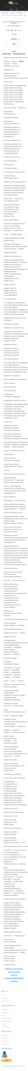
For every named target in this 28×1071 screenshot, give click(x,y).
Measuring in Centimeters (12, 828)
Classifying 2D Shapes (11, 664)
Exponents (7, 230)
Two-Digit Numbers (10, 168)
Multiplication (8, 394)
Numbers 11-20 (9, 136)
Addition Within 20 (10, 290)
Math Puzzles (8, 939)
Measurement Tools (10, 808)
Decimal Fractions (19, 580)
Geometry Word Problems (12, 919)
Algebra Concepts (10, 636)
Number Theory (9, 216)
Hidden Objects (9, 948)
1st (25, 12)
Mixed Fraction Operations (12, 576)
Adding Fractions (9, 542)
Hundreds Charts (9, 176)
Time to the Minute (10, 859)
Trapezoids (7, 675)
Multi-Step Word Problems (13, 914)
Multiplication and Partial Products (15, 413)
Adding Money (9, 70)
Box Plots (17, 879)
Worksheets (5, 12)
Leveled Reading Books (14, 978)
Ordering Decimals (10, 591)
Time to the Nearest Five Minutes (15, 857)
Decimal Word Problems (12, 605)
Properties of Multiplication (13, 436)
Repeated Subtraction (11, 338)
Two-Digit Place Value (11, 201)
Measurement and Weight (12, 798)
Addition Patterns (18, 447)
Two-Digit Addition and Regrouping (15, 305)
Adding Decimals (10, 596)
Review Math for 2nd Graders (13, 90)
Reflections (16, 730)
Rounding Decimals (10, 586)
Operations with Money (11, 66)
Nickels (14, 61)
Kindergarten (19, 12)
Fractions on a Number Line (13, 529)
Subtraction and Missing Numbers (15, 372)
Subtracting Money (10, 76)
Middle (20, 15)
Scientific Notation (16, 234)
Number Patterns (10, 458)
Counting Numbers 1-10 (11, 123)
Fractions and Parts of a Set (13, 512)
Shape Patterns (9, 693)
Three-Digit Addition (11, 307)
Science (14, 975)
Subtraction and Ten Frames (13, 331)
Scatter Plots (18, 881)
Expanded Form (9, 214)
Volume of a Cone (10, 768)
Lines (6, 709)
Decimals (7, 580)
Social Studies (14, 972)
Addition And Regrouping (12, 274)
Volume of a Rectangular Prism (14, 766)
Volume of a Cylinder (11, 763)
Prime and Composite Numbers (14, 224)
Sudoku (22, 952)
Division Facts (8, 480)
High (24, 15)
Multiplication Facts (10, 418)
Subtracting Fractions (11, 546)
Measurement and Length (12, 793)
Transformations (9, 726)
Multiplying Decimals (11, 600)
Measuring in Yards (10, 822)
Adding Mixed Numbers (12, 560)
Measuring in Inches (10, 816)
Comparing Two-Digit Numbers (14, 172)
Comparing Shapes (10, 658)
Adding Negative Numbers (13, 932)
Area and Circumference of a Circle (15, 754)
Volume (17, 756)
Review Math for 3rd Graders (13, 92)
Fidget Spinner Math (11, 633)
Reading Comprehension (8, 1021)
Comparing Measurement (12, 774)
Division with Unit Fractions (13, 572)
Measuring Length (10, 834)
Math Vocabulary (9, 383)
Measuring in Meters (11, 832)
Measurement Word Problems (14, 921)
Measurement (8, 770)
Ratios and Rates (9, 625)
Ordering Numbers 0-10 (12, 132)
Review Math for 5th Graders (13, 97)
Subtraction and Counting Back (14, 336)
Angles (6, 715)
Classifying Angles (10, 719)
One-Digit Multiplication (12, 430)
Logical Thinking (9, 964)
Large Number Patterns (12, 464)
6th (16, 15)
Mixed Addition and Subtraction (14, 504)
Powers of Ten (18, 230)
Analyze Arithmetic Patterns (13, 466)
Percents (7, 615)
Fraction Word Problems (12, 917)
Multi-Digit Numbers (11, 195)
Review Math (8, 82)
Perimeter (7, 741)
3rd (6, 15)
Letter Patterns (9, 454)
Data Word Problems (11, 874)
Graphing (22, 864)
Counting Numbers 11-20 (12, 140)
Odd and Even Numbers (12, 460)
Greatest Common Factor (12, 228)
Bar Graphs (7, 879)
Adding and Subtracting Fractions (15, 540)
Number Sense (9, 104)
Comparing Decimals (11, 589)
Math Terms (8, 936)
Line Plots (20, 877)
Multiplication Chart (10, 425)
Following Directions (11, 952)
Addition (22, 249)
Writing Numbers (10, 114)
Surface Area (8, 756)
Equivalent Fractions (11, 532)
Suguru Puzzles (9, 958)
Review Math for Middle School (14, 102)
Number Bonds (20, 500)
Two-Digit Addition (10, 299)
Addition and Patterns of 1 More (14, 450)
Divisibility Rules (9, 493)
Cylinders (21, 681)
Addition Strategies (10, 252)
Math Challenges (9, 607)
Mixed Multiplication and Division (15, 506)
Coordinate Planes (19, 893)
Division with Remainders (12, 486)
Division (6, 470)
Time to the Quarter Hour (12, 855)
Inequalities (8, 647)
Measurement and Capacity (13, 800)
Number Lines (8, 611)
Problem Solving (9, 884)
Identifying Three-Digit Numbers (14, 185)
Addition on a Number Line (13, 256)
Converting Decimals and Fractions (15, 593)
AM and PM (8, 850)
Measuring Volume (10, 840)
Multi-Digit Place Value (11, 209)
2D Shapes (7, 662)
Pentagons (17, 675)
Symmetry (7, 706)
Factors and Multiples (11, 220)
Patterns (7, 447)
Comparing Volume (10, 786)
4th (10, 15)
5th (13, 15)
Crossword (4, 1035)
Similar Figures (9, 736)
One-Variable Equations (12, 645)
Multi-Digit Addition (10, 295)
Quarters (7, 63)
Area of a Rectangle (10, 743)
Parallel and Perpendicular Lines (14, 712)
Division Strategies (10, 478)
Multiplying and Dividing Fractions (15, 564)
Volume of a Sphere (10, 760)
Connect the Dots (10, 942)
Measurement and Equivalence (14, 795)
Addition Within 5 (10, 284)
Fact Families (8, 500)
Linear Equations (9, 649)
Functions (7, 654)
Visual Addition (9, 276)
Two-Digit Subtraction (11, 359)
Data (5, 867)
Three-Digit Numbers (11, 178)
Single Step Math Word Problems (15, 899)
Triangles (17, 668)
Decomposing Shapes (11, 690)
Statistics (7, 893)
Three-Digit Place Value (12, 204)
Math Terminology (10, 387)
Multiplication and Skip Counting (15, 400)
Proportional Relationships (12, 629)
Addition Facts (9, 281)
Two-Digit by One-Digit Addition (14, 303)
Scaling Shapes (18, 706)
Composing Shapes (10, 687)
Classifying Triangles (11, 703)
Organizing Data (9, 886)
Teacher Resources (8, 1005)
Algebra (22, 633)
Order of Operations (10, 509)
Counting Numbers (10, 161)
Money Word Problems (11, 926)
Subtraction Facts (10, 341)
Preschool (12, 12)
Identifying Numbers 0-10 (12, 127)
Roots (6, 234)
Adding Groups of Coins (12, 73)
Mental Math (8, 198)
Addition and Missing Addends (14, 314)
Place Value (19, 198)
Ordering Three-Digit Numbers (14, 190)
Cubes (6, 681)
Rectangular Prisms (18, 684)
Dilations (7, 732)
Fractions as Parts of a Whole (13, 523)
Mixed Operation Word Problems (15, 912)
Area (14, 741)
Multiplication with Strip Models (14, 416)
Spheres (7, 684)
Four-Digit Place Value (11, 207)
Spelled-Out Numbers (11, 117)
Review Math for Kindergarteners (15, 85)
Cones (13, 681)
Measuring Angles (17, 715)
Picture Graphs (9, 877)
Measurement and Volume (13, 802)
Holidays (14, 981)
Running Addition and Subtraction (15, 379)
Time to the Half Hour (11, 852)
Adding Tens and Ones (11, 278)
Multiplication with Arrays (12, 409)
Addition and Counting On (12, 264)
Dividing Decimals (10, 602)
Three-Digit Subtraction (12, 365)
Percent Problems (10, 623)
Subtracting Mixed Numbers (13, 562)
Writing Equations (10, 640)
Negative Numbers (10, 928)
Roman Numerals (10, 108)
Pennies (7, 61)
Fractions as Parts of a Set (12, 527)
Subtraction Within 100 (11, 353)
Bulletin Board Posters (7, 1018)
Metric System (9, 824)
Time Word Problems (11, 923)
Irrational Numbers (10, 249)
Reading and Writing (14, 969)
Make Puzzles (6, 1031)
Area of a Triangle (10, 749)
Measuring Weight (10, 838)
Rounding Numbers (10, 211)
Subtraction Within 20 (11, 350)
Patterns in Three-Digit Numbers (15, 182)
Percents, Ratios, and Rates (13, 613)
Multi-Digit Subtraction (11, 355)
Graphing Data (9, 891)
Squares (7, 670)
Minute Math (8, 111)
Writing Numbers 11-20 (11, 151)
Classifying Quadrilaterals (12, 700)
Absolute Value (9, 240)
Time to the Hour (19, 850)
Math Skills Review (10, 390)
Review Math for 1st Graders (13, 88)
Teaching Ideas (5, 1012)
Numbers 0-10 (8, 121)
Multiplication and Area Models (14, 411)
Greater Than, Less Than (12, 157)
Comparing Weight (10, 788)
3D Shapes (16, 677)
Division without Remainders (13, 482)
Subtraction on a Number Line (14, 328)
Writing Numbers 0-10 (11, 134)
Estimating (21, 108)
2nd (3, 15)
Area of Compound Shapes (13, 751)
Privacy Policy (5, 998)
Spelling (4, 1024)
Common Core (5, 1027)
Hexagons (7, 677)
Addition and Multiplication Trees (15, 318)
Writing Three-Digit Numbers (13, 192)
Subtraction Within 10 (11, 348)
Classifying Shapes (10, 697)
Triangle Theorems (10, 738)
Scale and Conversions (11, 842)
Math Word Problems (11, 895)
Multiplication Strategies (12, 397)
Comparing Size (9, 782)
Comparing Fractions (11, 535)
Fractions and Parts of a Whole (14, 516)
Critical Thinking (9, 961)
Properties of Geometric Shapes (14, 695)
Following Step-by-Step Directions (15, 950)
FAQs (3, 995)
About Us (4, 991)
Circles (6, 672)
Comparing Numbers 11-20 (12, 146)
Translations (21, 726)
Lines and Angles (9, 724)
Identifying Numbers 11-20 (12, 144)
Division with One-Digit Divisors (14, 474)
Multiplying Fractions (11, 568)
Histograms (8, 881)
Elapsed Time (8, 861)
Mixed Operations (10, 497)
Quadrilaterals (15, 672)
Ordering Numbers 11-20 (12, 149)
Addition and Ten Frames (12, 267)
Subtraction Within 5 (11, 344)
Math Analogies (20, 936)
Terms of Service (6, 1001)
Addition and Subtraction (12, 375)
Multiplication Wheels (11, 428)
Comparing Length (10, 791)
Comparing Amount (10, 784)
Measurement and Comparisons (14, 778)
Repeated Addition (10, 271)
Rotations (7, 730)
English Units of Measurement (14, 812)
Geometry (16, 654)
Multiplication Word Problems (14, 907)
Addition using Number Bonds (14, 260)
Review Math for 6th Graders (13, 99)
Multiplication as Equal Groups (14, 406)
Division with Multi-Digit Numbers (15, 491)
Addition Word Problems (12, 903)
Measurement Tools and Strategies (15, 805)
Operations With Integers (12, 244)
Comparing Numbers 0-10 (12, 129)
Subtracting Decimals (11, 598)
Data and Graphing (10, 864)
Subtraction (8, 320)
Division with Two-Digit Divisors (14, 488)
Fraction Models (9, 521)
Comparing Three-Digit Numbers (15, 188)
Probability (19, 891)
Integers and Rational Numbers (14, 238)
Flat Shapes (8, 668)
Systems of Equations (11, 652)
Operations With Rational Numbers (15, 246)
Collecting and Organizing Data (14, 870)
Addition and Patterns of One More (15, 262)
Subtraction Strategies (11, 324)
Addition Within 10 (10, 288)
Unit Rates (21, 625)
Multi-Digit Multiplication (12, 434)
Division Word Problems (12, 910)
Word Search (5, 1038)
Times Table (8, 422)
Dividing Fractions (10, 574)
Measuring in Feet (10, 820)
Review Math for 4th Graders (13, 95)
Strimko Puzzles (9, 956)
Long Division (20, 480)
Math (14, 51)
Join (6, 1060)
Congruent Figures (19, 732)
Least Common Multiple (12, 226)
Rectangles (15, 670)
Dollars (15, 63)
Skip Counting (8, 164)
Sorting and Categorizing (12, 888)
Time (23, 842)
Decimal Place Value (11, 584)
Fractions (23, 509)
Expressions (18, 647)
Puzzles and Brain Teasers (12, 945)
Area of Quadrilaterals (11, 747)
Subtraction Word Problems (13, 905)
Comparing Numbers (11, 153)
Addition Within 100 (10, 293)
